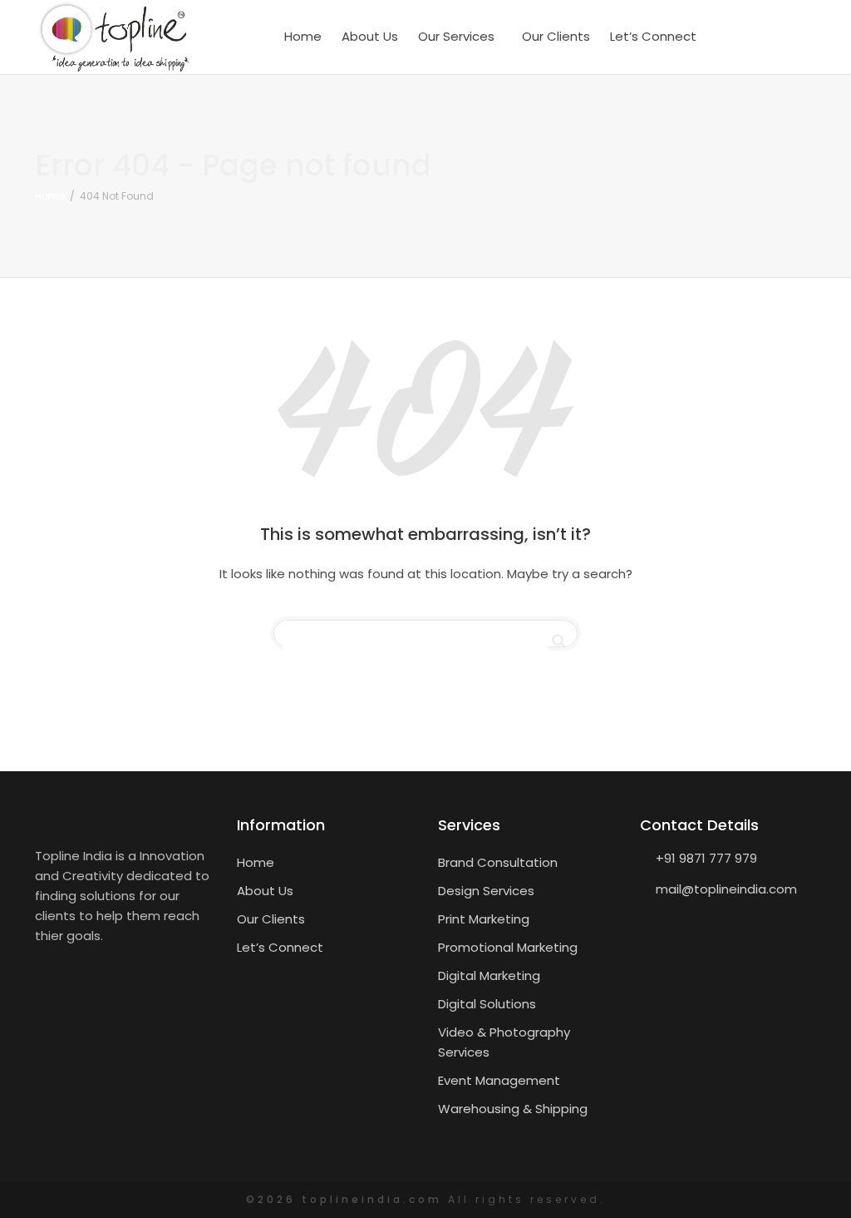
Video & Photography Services (504, 1042)
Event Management (499, 1080)
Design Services (486, 890)
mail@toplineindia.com (726, 889)
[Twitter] (767, 36)
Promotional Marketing (508, 947)
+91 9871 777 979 (706, 858)
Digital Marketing (489, 975)
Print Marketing (483, 919)
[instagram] (800, 36)
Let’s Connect (653, 36)
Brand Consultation (498, 862)
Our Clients (556, 36)
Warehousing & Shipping (513, 1108)
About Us (370, 36)
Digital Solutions (487, 1004)
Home (303, 36)
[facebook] (735, 36)
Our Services (458, 36)
